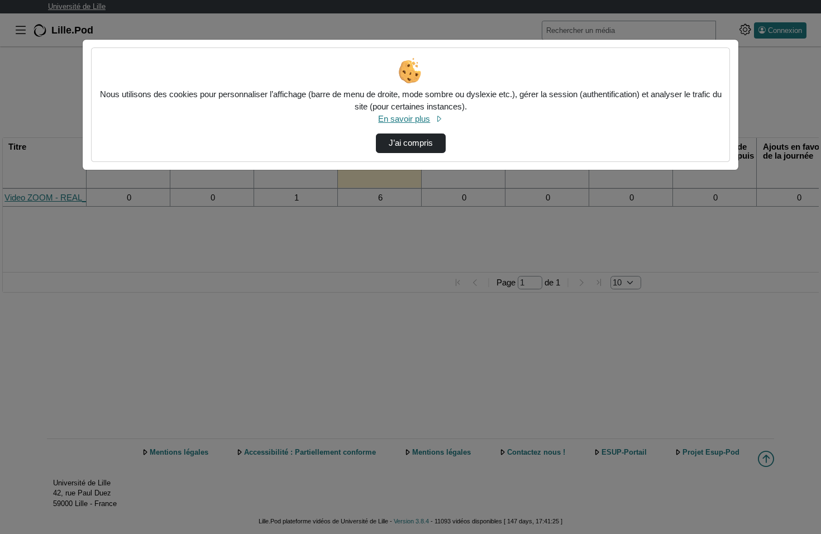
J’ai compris (411, 143)
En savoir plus (404, 119)
